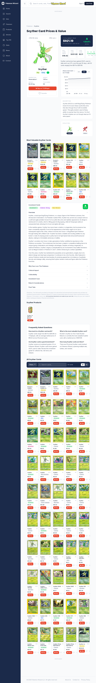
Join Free (89, 3)
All (89, 72)
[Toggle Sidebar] (25, 3)
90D (84, 72)
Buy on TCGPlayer (44, 88)
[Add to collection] (38, 168)
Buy (31, 168)
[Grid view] (83, 364)
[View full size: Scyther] (42, 52)
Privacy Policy (85, 680)
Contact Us (76, 680)
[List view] (86, 364)
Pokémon (30, 26)
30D (79, 72)
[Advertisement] (58, 16)
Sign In (81, 3)
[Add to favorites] (35, 168)
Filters (31, 364)
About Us (68, 680)
